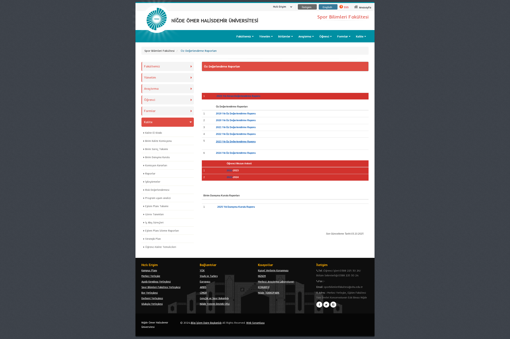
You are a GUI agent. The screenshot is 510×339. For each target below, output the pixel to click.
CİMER (203, 292)
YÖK (202, 270)
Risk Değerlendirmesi (157, 189)
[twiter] (326, 305)
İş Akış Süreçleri (154, 222)
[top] (503, 334)
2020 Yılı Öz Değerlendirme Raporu (236, 120)
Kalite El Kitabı (153, 132)
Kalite (360, 36)
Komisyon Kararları (156, 165)
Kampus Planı (149, 270)
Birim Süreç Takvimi (156, 149)
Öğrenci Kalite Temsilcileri (160, 246)
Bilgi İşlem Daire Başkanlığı (206, 322)
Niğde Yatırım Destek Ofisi (215, 303)
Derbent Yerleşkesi (152, 298)
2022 (229, 170)
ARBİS (203, 287)
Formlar (343, 36)
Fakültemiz (244, 36)
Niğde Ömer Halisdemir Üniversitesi (154, 324)
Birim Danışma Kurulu (157, 157)
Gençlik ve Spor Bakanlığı (214, 298)
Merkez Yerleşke (150, 276)
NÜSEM (262, 276)
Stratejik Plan (153, 238)
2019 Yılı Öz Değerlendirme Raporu (236, 113)
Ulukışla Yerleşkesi (152, 303)
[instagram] (333, 305)
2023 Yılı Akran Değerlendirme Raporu (238, 96)
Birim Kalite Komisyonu (158, 140)
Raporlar (150, 173)
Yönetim (265, 36)
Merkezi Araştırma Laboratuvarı (276, 281)
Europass (205, 281)
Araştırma (305, 36)
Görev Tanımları (154, 214)
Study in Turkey (209, 276)
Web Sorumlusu (255, 322)
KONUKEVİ (263, 287)
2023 (229, 177)
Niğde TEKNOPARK (268, 292)
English (327, 7)
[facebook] (319, 305)
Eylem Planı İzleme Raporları (162, 230)
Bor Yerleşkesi (149, 292)
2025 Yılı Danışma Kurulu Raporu (237, 207)
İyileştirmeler (152, 181)
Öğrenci (324, 36)
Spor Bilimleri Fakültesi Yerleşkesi (160, 287)
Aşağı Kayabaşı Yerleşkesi (156, 281)
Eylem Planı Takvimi (156, 206)
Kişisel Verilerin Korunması (273, 270)
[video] (156, 42)
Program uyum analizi (158, 198)
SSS (346, 7)
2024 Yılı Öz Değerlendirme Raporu (236, 153)
